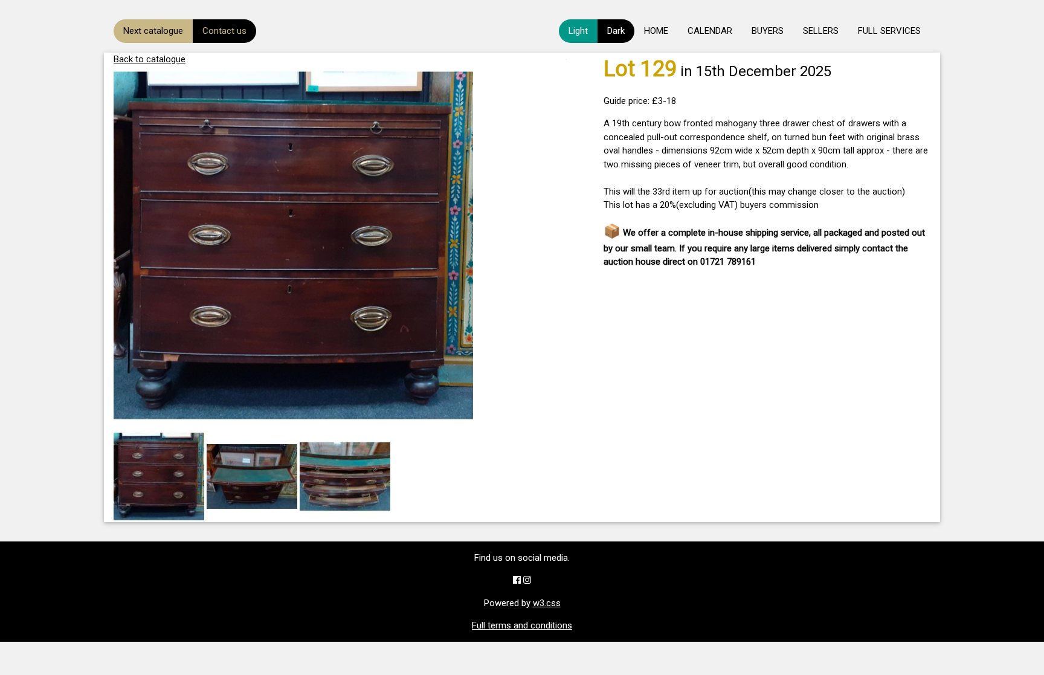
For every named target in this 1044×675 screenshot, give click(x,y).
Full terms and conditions (522, 625)
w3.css (547, 603)
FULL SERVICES (889, 30)
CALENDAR (710, 30)
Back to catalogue (149, 59)
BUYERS (768, 30)
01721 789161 (728, 261)
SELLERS (821, 30)
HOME (656, 30)
